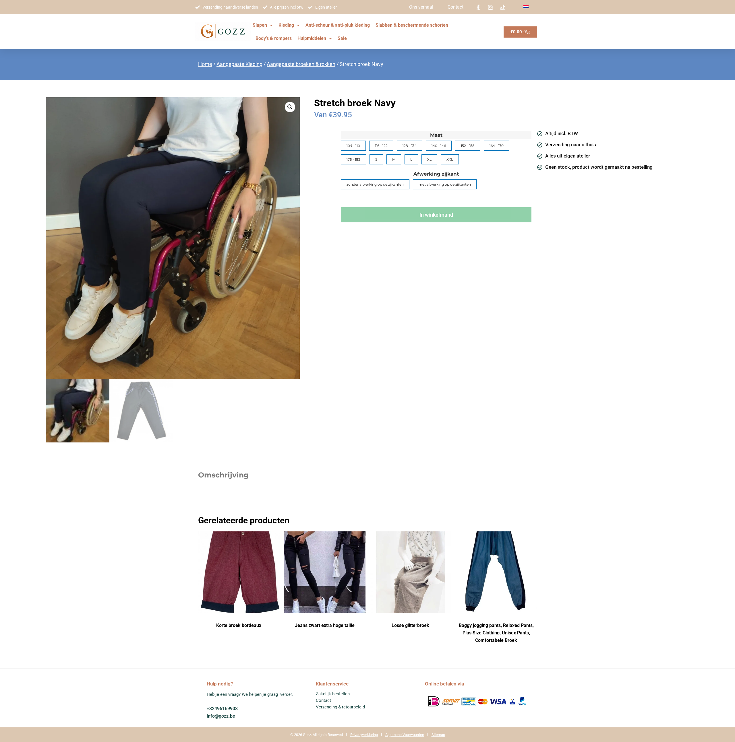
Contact (455, 7)
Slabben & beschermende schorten (412, 25)
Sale (342, 38)
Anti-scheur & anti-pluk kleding (337, 25)
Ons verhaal (421, 7)
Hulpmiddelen (311, 38)
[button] (290, 107)
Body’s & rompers (274, 38)
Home (205, 64)
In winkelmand (436, 215)
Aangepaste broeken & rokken (301, 64)
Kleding (286, 25)
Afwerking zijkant (436, 174)
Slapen (260, 25)
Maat (436, 135)
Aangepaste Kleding (239, 64)
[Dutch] (526, 6)
